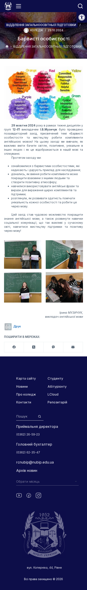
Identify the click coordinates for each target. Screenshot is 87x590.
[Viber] (53, 347)
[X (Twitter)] (34, 347)
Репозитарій (57, 402)
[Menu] (18, 6)
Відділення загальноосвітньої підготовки (41, 25)
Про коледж (26, 394)
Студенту (55, 378)
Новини (22, 386)
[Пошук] (80, 6)
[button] (81, 17)
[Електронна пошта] (73, 347)
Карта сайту (26, 378)
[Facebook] (14, 347)
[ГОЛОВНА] (6, 46)
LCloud (53, 394)
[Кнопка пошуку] (40, 416)
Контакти (23, 402)
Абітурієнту (57, 386)
